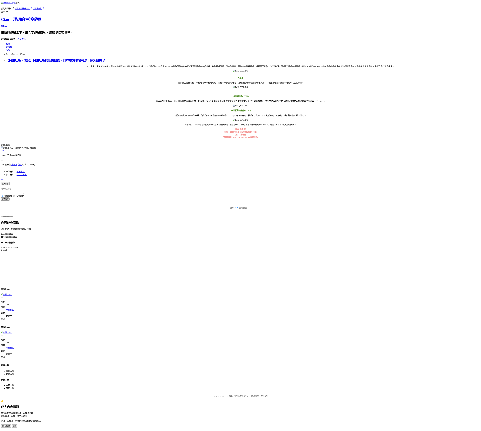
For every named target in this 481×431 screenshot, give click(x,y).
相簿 (8, 44)
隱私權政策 (255, 396)
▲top (3, 179)
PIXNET (222, 396)
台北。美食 (22, 175)
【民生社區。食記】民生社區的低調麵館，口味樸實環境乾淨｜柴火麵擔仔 (55, 60)
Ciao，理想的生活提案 (21, 19)
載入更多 (5, 184)
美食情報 (22, 39)
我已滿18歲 (6, 426)
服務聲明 (264, 396)
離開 (14, 426)
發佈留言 (5, 199)
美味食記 (21, 172)
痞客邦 (14, 165)
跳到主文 (5, 26)
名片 (8, 50)
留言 (20, 165)
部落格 (9, 47)
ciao (2, 150)
